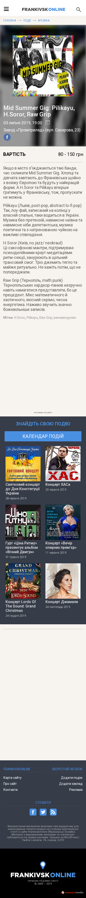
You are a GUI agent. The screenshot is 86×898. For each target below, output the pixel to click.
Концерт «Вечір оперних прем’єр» (61, 545)
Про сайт (10, 784)
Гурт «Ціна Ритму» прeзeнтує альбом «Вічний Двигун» (22, 547)
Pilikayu (32, 317)
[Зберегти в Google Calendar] (46, 122)
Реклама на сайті (43, 413)
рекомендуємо (65, 317)
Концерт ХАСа (57, 484)
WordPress (71, 837)
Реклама (76, 790)
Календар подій (43, 436)
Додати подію (72, 778)
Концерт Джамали (61, 602)
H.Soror (19, 317)
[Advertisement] (43, 366)
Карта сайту (12, 778)
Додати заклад (71, 784)
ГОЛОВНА (9, 20)
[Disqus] (43, 692)
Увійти (26, 840)
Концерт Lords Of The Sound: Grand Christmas (21, 606)
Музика (44, 20)
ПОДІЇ (27, 20)
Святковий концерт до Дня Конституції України (23, 488)
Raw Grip (45, 317)
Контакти (10, 790)
